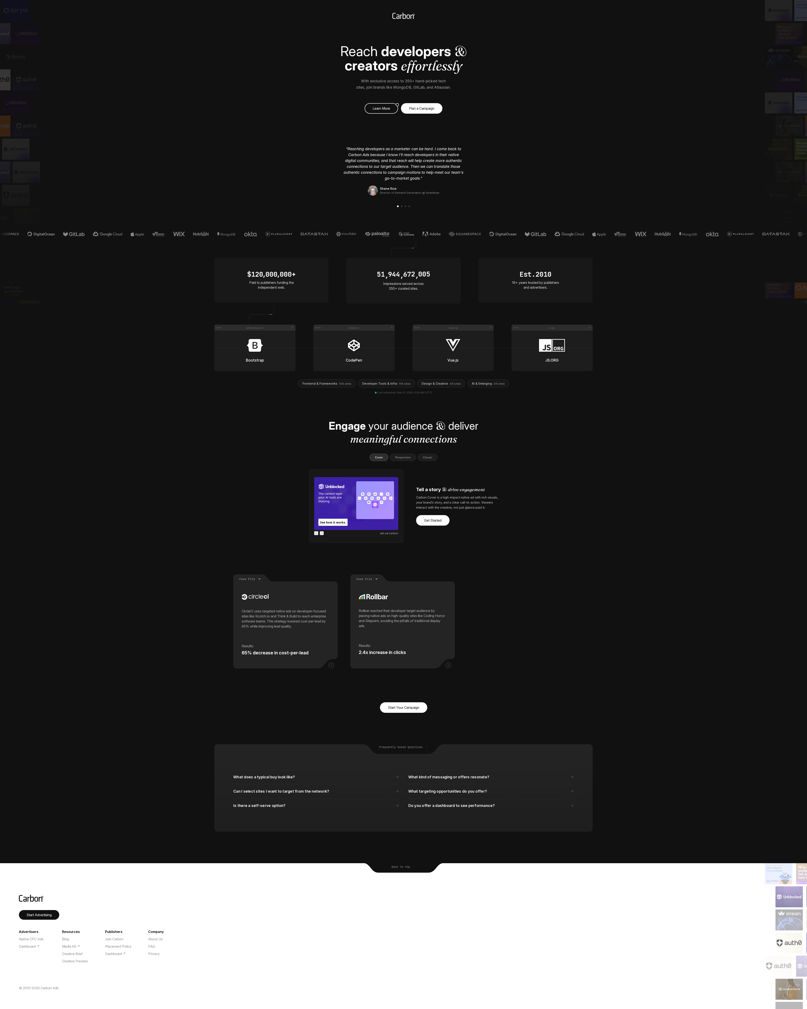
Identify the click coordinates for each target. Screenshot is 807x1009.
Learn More (381, 108)
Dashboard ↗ (29, 946)
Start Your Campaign (403, 707)
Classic (427, 457)
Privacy (154, 954)
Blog (65, 939)
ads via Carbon (389, 533)
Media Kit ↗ (71, 946)
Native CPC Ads (31, 939)
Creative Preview (75, 961)
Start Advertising (39, 915)
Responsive (403, 457)
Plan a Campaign (421, 108)
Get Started (433, 520)
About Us (155, 939)
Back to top (402, 867)
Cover (379, 457)
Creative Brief (72, 954)
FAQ (151, 946)
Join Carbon (114, 939)
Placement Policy (118, 946)
